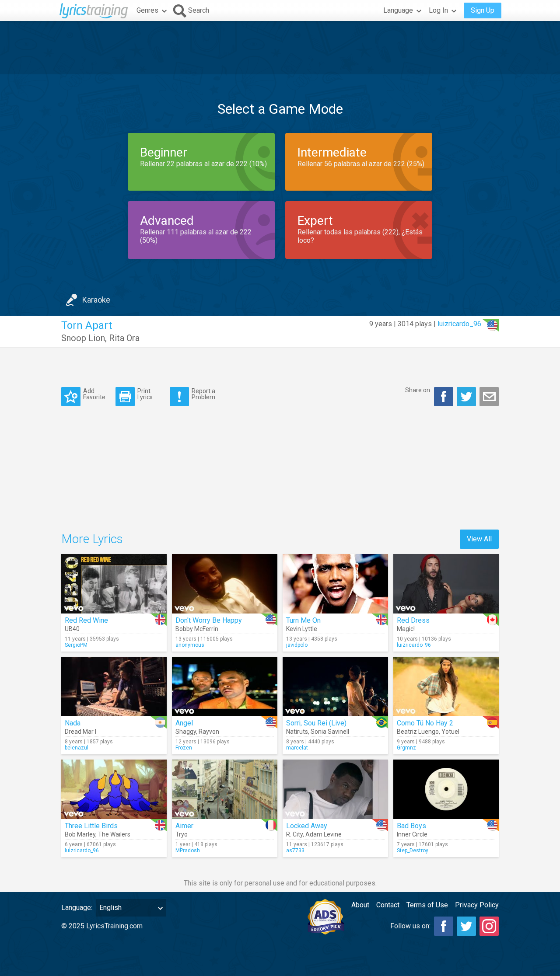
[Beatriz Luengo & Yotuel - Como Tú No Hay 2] (446, 686)
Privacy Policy (477, 905)
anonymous (189, 645)
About (360, 905)
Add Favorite (94, 393)
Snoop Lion (83, 338)
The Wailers (114, 834)
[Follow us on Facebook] (443, 926)
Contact (387, 905)
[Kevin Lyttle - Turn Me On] (335, 583)
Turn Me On (303, 620)
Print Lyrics (145, 393)
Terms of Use (427, 905)
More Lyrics (92, 539)
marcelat (297, 748)
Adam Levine (323, 834)
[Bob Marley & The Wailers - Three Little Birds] (114, 789)
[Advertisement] (280, 47)
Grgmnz (406, 748)
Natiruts (297, 731)
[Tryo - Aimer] (224, 789)
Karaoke (96, 299)
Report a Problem (203, 393)
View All (479, 539)
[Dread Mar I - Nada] (114, 686)
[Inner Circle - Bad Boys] (446, 789)
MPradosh (187, 850)
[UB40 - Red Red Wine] (114, 583)
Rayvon (209, 731)
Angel (184, 723)
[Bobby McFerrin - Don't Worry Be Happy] (224, 583)
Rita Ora (124, 338)
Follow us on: (410, 926)
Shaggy (185, 731)
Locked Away (306, 826)
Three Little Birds (91, 826)
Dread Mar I (80, 731)
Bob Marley (80, 834)
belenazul (76, 748)
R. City (294, 834)
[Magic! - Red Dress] (446, 583)
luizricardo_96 (459, 324)
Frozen (183, 748)
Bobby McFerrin (196, 628)
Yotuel (450, 731)
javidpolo (297, 645)
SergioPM (76, 645)
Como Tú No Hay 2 (425, 723)
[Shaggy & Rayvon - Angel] (224, 686)
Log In (438, 10)
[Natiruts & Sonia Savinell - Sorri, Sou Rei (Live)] (335, 686)
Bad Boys (411, 826)
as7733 (295, 850)
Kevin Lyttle (301, 628)
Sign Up (482, 10)
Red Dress (413, 620)
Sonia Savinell (330, 731)
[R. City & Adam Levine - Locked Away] (335, 789)
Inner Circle (412, 834)
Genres (147, 10)
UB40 (72, 628)
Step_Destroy (412, 850)
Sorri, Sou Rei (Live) (316, 723)
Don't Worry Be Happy (208, 620)
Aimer (184, 826)
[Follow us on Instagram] (489, 926)
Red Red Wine (86, 620)
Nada (72, 723)
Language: (76, 907)
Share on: (418, 390)
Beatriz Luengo (418, 731)
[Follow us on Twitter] (466, 926)
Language (398, 10)
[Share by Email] (489, 396)
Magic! (406, 628)
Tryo (181, 834)
